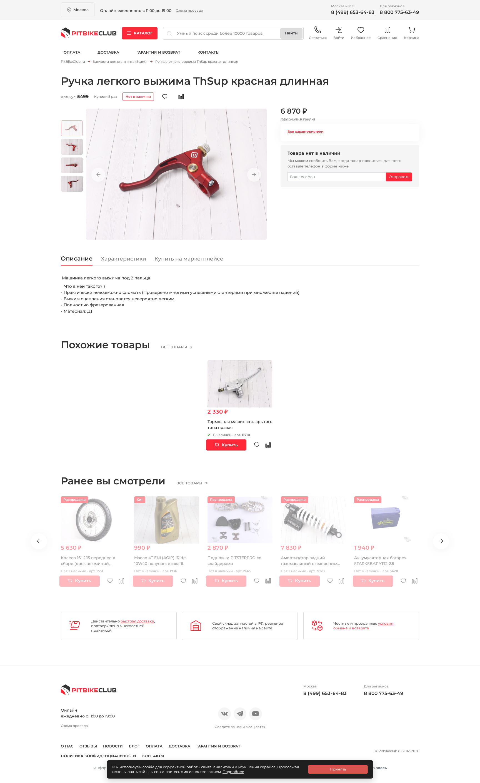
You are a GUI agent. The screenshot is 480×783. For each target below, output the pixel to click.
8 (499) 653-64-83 (352, 12)
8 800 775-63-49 (399, 12)
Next (254, 175)
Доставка (108, 52)
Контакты (208, 52)
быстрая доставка (137, 621)
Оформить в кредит (298, 119)
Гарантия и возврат (158, 52)
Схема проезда (189, 10)
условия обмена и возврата (363, 625)
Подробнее (233, 771)
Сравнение (387, 38)
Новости (113, 746)
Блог (134, 746)
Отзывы (88, 746)
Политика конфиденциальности (98, 756)
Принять (338, 769)
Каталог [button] (143, 33)
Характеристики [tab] (123, 259)
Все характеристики (305, 131)
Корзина (411, 38)
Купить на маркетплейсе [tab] (188, 259)
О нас (67, 746)
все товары (174, 347)
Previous (98, 175)
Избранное (361, 38)
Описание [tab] (76, 258)
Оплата (72, 52)
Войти (338, 38)
